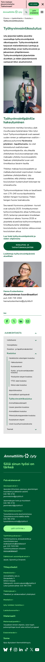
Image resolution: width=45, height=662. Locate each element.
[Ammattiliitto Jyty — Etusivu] (12, 12)
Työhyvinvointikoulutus (20, 399)
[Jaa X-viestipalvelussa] (14, 321)
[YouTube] (37, 649)
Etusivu (6, 18)
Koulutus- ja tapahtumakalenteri (20, 349)
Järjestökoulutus (15, 390)
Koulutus (28, 18)
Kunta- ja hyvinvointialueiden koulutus (22, 371)
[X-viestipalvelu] (32, 649)
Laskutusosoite (10, 610)
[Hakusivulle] (26, 12)
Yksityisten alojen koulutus (21, 377)
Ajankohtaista (16, 18)
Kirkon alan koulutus (19, 385)
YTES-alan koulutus (19, 381)
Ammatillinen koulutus (18, 411)
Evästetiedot (9, 632)
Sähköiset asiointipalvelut (15, 556)
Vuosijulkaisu (12, 345)
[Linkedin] (21, 321)
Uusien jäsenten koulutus (19, 407)
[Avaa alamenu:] (36, 340)
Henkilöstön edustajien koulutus (22, 358)
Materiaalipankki (11, 621)
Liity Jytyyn (17, 528)
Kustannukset (16, 366)
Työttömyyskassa (11, 535)
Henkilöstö (8, 572)
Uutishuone (11, 340)
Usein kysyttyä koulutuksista (20, 424)
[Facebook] (11, 649)
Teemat (10, 429)
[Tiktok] (26, 649)
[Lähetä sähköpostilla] (28, 321)
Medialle (7, 599)
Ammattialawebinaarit (18, 403)
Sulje (42, 4)
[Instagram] (15, 649)
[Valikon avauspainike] (42, 12)
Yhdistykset (9, 591)
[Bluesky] (5, 649)
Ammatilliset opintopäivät (19, 395)
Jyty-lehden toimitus (13, 605)
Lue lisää (33, 4)
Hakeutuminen (16, 362)
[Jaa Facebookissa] (7, 321)
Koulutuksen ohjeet (16, 420)
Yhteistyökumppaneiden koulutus (22, 415)
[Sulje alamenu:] (36, 333)
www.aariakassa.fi (10, 551)
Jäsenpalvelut (10, 486)
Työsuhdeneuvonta (12, 511)
